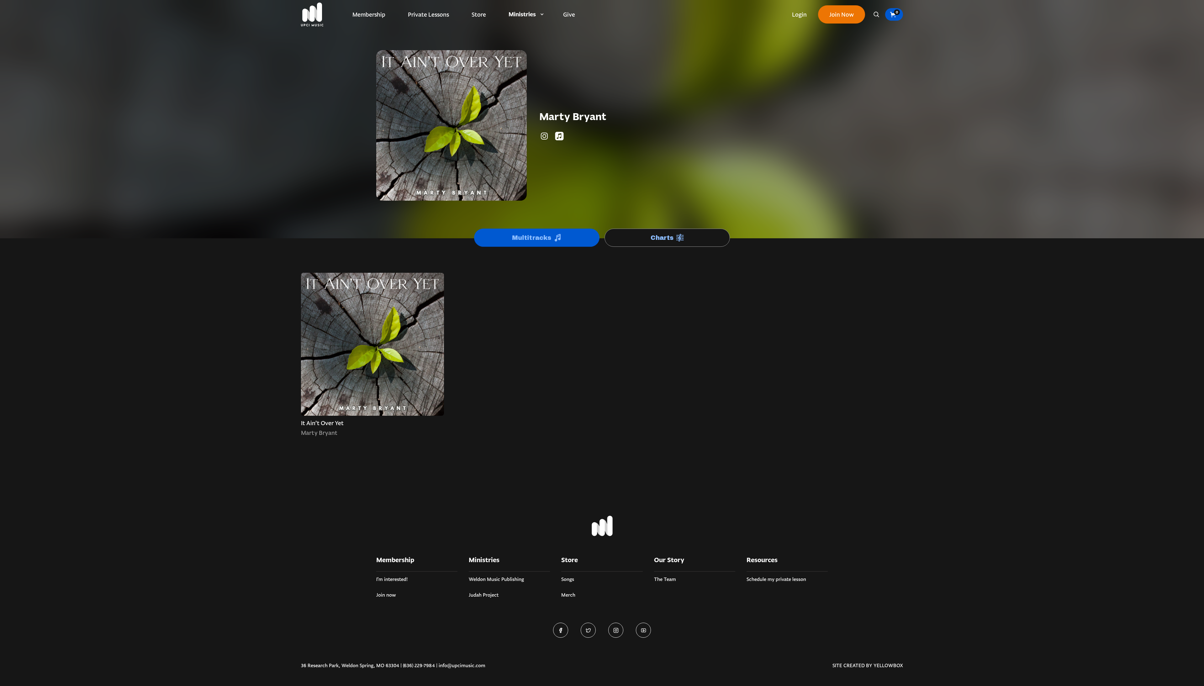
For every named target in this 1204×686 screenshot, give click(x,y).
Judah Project (484, 595)
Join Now (841, 14)
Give (569, 14)
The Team (665, 579)
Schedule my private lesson (776, 579)
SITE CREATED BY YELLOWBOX (867, 665)
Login (799, 14)
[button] (524, 14)
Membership (368, 14)
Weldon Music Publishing (496, 579)
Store (479, 14)
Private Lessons (428, 14)
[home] (312, 14)
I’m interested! (392, 579)
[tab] (536, 238)
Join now (386, 595)
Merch (568, 595)
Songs (567, 579)
